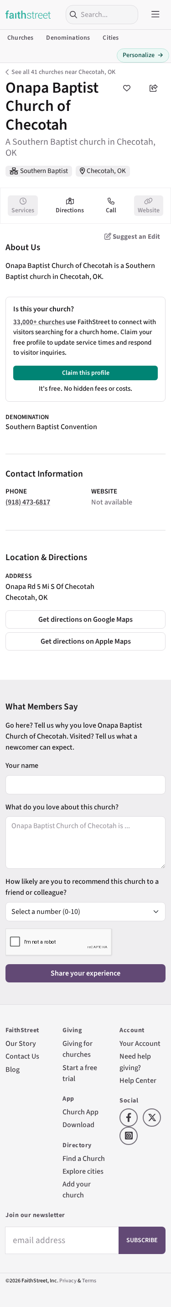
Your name (21, 765)
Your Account (140, 1043)
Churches (20, 37)
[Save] (126, 88)
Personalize (143, 55)
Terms (89, 1281)
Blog (12, 1069)
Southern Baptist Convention (51, 426)
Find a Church (83, 1158)
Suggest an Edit (135, 236)
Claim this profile (85, 373)
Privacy (68, 1281)
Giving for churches (77, 1049)
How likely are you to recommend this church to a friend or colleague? (82, 887)
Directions (70, 210)
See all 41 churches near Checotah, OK (63, 72)
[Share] (154, 88)
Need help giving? (135, 1061)
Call (111, 210)
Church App (80, 1112)
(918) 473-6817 (27, 502)
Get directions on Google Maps (85, 619)
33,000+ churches (39, 322)
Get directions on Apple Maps (86, 641)
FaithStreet (28, 14)
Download (78, 1124)
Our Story (20, 1043)
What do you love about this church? (62, 807)
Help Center (137, 1080)
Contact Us (22, 1056)
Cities (111, 37)
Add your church (76, 1189)
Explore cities (83, 1171)
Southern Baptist (44, 171)
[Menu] (155, 15)
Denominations (68, 37)
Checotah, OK (106, 171)
